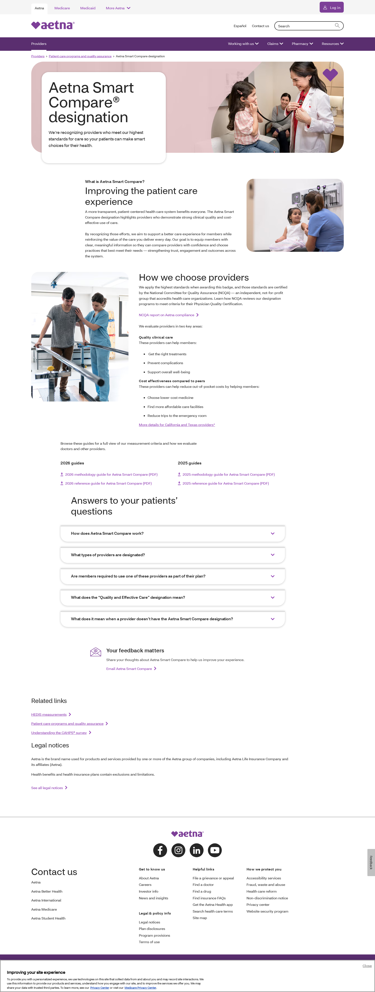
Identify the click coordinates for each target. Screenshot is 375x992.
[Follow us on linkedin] (197, 850)
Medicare (62, 8)
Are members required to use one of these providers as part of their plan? (138, 576)
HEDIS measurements (49, 714)
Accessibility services (264, 878)
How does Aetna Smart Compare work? (107, 533)
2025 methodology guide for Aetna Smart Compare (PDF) (229, 474)
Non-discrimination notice (267, 898)
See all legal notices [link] (47, 787)
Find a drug (202, 891)
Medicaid (87, 8)
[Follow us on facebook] (160, 850)
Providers (38, 43)
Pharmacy (300, 43)
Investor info (148, 891)
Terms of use (149, 941)
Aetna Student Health (48, 918)
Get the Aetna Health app (213, 904)
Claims (272, 43)
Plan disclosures (152, 928)
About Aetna (149, 878)
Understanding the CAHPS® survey (59, 732)
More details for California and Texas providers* (177, 424)
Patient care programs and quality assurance (80, 56)
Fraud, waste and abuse (266, 884)
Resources (330, 43)
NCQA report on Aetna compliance (166, 315)
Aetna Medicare (44, 909)
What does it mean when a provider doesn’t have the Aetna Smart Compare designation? (152, 618)
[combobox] (309, 25)
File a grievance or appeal (213, 878)
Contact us (260, 25)
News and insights (153, 898)
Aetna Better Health (46, 891)
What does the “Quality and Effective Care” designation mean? (128, 597)
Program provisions (154, 935)
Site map (200, 917)
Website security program (267, 911)
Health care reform (262, 891)
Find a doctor (203, 884)
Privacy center (258, 904)
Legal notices (149, 922)
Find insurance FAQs (209, 898)
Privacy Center (99, 987)
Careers (145, 884)
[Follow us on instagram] (178, 850)
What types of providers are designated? (108, 554)
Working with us (241, 43)
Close (367, 965)
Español (240, 25)
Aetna (39, 8)
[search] (338, 25)
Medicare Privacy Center (140, 987)
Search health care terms (213, 911)
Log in (335, 7)
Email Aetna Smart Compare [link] (129, 668)
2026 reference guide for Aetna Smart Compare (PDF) (108, 483)
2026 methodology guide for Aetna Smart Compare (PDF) (111, 474)
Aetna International (46, 900)
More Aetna (115, 8)
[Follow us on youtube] (215, 850)
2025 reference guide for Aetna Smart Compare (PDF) (226, 483)
